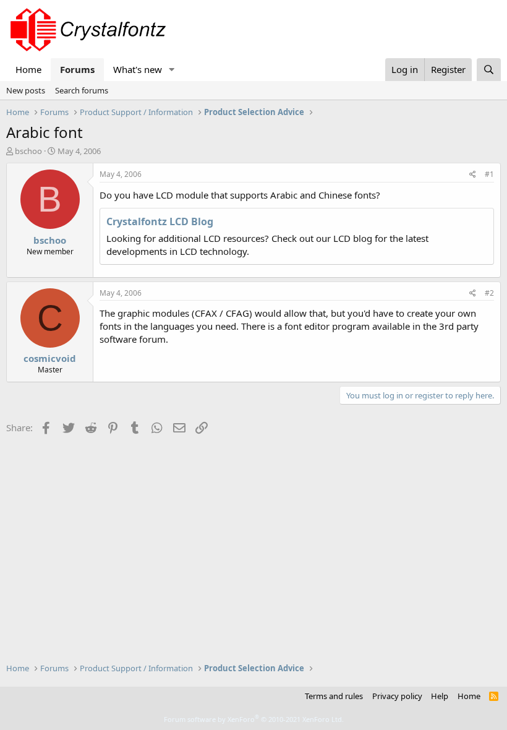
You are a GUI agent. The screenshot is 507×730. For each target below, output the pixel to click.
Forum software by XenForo (254, 719)
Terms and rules (334, 696)
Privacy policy (397, 696)
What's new (137, 69)
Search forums (81, 90)
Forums (77, 69)
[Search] (489, 69)
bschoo (28, 151)
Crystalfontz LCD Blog (159, 221)
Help (439, 696)
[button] (172, 69)
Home (28, 69)
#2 (489, 293)
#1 (489, 174)
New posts (25, 90)
